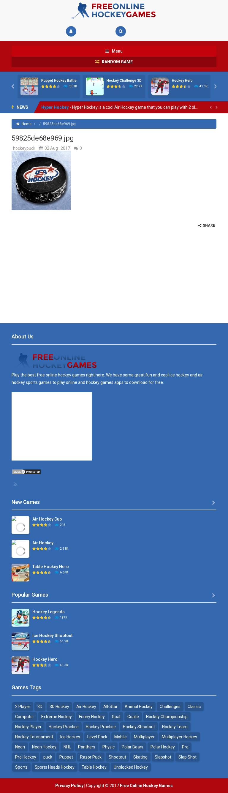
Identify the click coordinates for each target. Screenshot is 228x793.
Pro (185, 747)
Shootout (117, 757)
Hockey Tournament (34, 736)
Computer (24, 716)
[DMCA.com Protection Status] (26, 471)
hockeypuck (24, 148)
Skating (140, 757)
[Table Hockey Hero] (20, 572)
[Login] (71, 31)
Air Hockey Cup (47, 519)
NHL (67, 747)
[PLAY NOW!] (29, 86)
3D (39, 706)
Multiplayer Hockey (179, 736)
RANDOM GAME (117, 61)
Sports (21, 767)
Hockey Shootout (139, 726)
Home (26, 124)
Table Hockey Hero (50, 566)
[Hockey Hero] (20, 665)
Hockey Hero (182, 80)
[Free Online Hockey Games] (114, 10)
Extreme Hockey (56, 716)
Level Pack (97, 736)
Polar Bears (132, 747)
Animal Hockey (139, 706)
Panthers (86, 747)
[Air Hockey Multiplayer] (20, 550)
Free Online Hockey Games (146, 785)
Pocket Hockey (56, 107)
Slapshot (163, 757)
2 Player (22, 706)
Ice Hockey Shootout (52, 635)
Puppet (66, 757)
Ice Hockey (70, 736)
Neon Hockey (44, 747)
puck (47, 757)
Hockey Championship (167, 716)
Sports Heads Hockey (55, 767)
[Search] (120, 31)
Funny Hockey (92, 716)
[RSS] (16, 484)
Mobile (120, 736)
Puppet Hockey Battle (59, 80)
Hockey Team (175, 726)
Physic (108, 747)
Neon (20, 747)
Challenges (170, 706)
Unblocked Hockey (131, 767)
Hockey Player (28, 726)
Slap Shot (187, 757)
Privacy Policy (69, 785)
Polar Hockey (163, 747)
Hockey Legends (48, 611)
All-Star (110, 706)
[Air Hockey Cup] (20, 526)
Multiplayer (144, 736)
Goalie (133, 716)
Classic (194, 706)
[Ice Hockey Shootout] (20, 641)
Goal (116, 716)
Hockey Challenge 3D (124, 80)
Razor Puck (91, 757)
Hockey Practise (101, 726)
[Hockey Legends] (20, 617)
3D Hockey (59, 706)
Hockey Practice (64, 726)
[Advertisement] (114, 269)
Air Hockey (86, 706)
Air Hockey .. (44, 542)
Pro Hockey (25, 757)
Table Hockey (94, 767)
